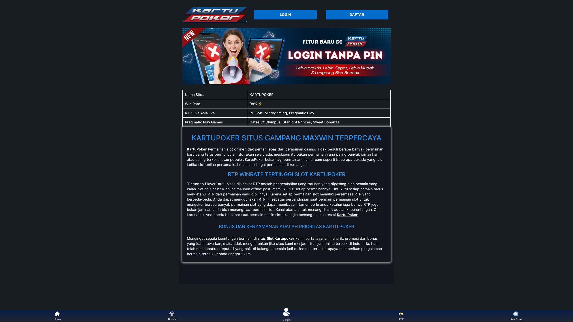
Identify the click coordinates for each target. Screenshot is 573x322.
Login (286, 319)
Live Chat (516, 319)
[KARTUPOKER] (214, 14)
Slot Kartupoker (280, 238)
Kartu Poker (347, 214)
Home (57, 319)
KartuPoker (197, 149)
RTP (401, 319)
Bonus (172, 319)
